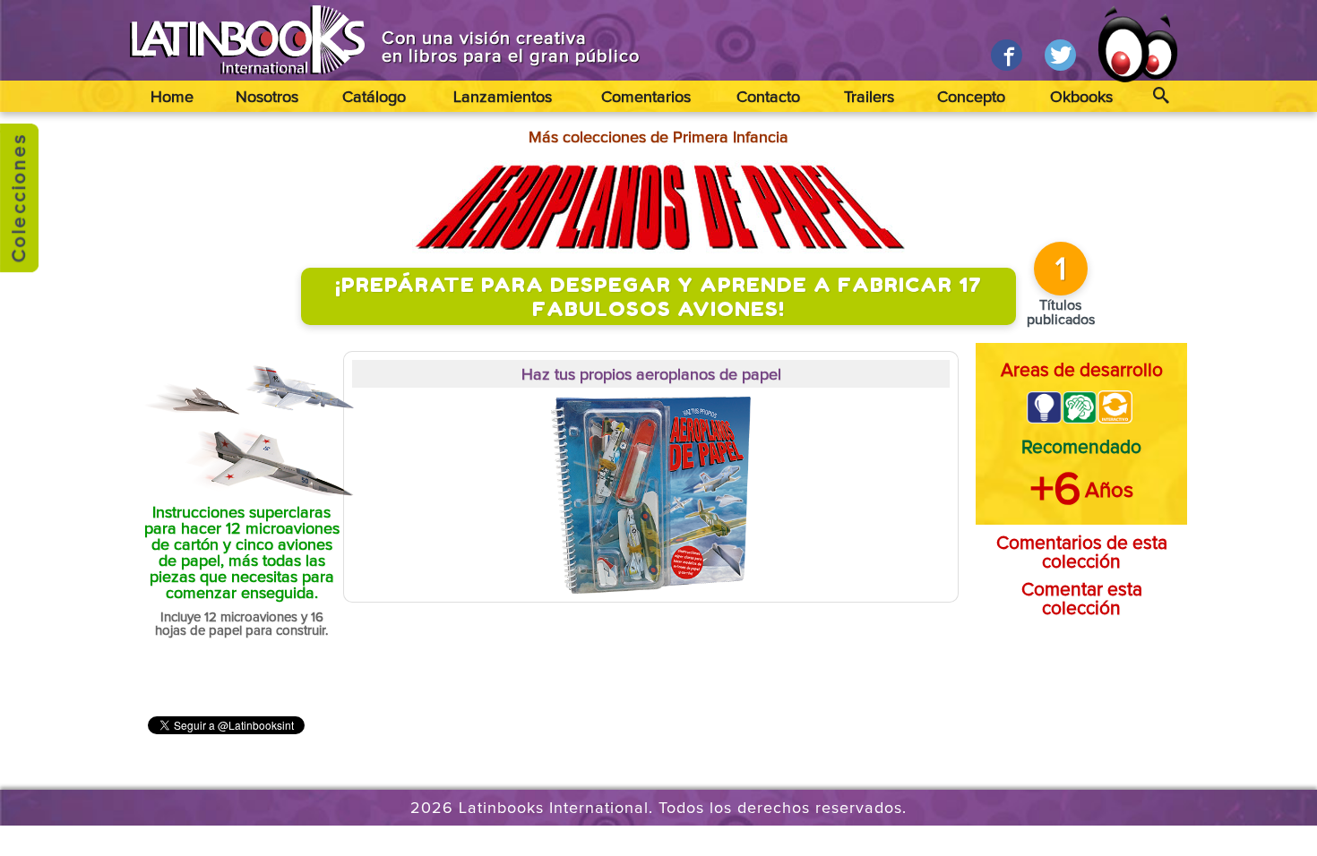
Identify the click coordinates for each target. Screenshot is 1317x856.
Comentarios (646, 98)
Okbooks (1081, 98)
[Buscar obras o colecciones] (1160, 96)
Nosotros (267, 98)
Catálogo (374, 98)
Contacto (768, 98)
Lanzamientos (502, 98)
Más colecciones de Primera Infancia (658, 138)
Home (172, 98)
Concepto (971, 98)
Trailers (869, 98)
